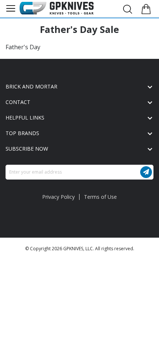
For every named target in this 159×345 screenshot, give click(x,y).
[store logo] (57, 8)
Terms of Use (100, 196)
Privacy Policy (58, 196)
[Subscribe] (146, 172)
